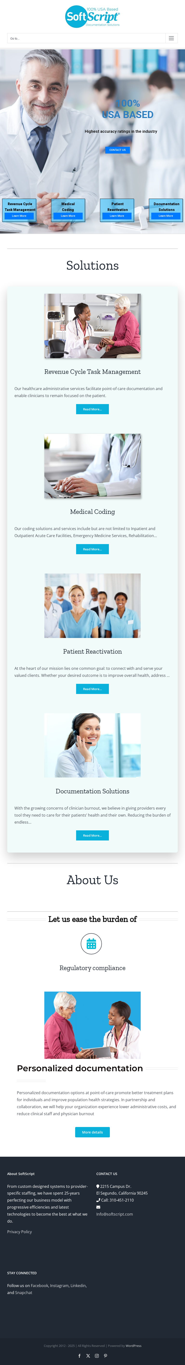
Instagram (59, 1285)
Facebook (39, 1285)
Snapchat (23, 1292)
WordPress (133, 1346)
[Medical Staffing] (92, 575)
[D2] (92, 715)
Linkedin (78, 1285)
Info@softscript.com (114, 1214)
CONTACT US (117, 150)
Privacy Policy (19, 1231)
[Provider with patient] (92, 295)
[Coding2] (92, 435)
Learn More (117, 215)
